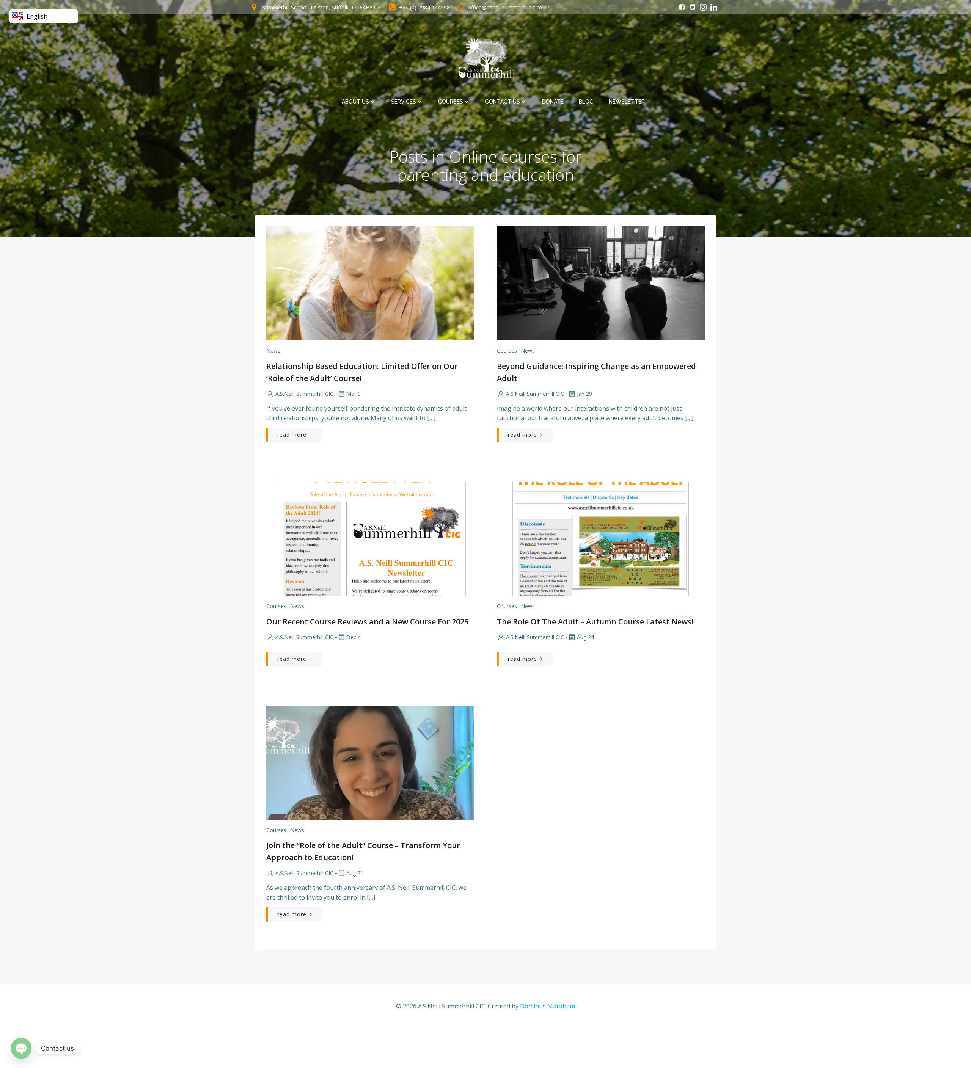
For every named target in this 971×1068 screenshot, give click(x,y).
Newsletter (627, 102)
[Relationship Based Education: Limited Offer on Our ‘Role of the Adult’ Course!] (370, 282)
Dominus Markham (547, 1006)
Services (403, 102)
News (273, 350)
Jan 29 (584, 393)
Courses (507, 350)
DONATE (553, 102)
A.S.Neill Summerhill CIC (304, 393)
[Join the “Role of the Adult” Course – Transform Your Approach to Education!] (370, 762)
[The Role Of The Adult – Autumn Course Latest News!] (601, 538)
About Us (355, 102)
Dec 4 (353, 637)
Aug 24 (585, 637)
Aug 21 (354, 873)
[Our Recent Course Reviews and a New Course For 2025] (370, 538)
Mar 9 (353, 393)
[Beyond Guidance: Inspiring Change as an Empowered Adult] (601, 282)
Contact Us (502, 102)
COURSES (450, 102)
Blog (586, 102)
